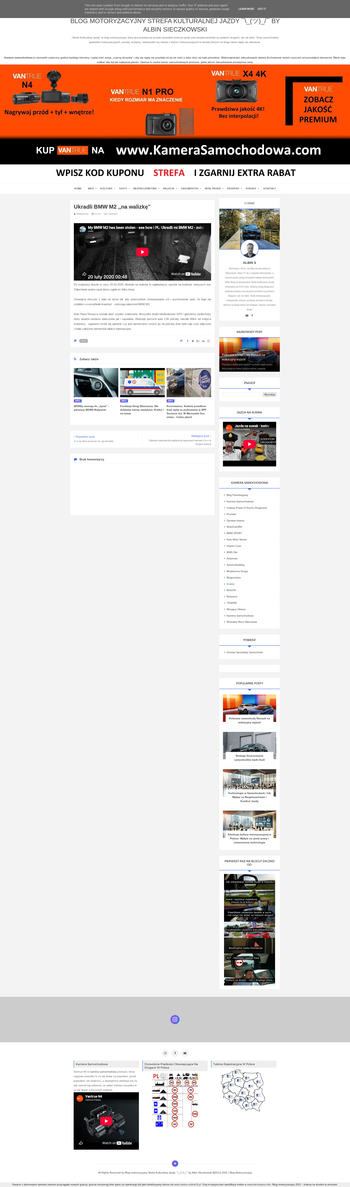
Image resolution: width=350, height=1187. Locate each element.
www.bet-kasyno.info (259, 1184)
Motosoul (232, 596)
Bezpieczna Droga (237, 571)
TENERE (232, 602)
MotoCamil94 (234, 526)
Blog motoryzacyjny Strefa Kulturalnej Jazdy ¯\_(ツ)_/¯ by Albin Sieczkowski (175, 25)
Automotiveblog (235, 564)
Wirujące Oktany (236, 609)
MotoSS (231, 590)
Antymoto (232, 558)
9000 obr (232, 552)
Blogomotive (234, 577)
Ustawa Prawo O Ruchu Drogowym (247, 507)
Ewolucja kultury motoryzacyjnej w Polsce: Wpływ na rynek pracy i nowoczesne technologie (249, 838)
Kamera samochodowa (240, 615)
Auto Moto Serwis (237, 539)
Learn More (246, 8)
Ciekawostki (190, 188)
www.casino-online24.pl (187, 1184)
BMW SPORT (234, 533)
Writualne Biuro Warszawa (242, 621)
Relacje (168, 188)
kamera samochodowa (103, 1071)
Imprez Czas (234, 545)
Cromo (230, 583)
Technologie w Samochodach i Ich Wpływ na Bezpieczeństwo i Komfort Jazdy (249, 797)
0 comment (111, 214)
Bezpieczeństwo (145, 188)
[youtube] (247, 315)
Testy (123, 188)
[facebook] (252, 315)
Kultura (106, 188)
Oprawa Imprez (235, 520)
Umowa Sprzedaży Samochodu (245, 652)
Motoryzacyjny (244, 1172)
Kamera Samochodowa (240, 501)
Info (91, 188)
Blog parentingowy (237, 495)
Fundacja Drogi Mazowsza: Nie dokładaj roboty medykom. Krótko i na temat (142, 410)
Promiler (231, 514)
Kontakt (269, 188)
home (77, 188)
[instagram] (165, 1053)
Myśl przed (213, 188)
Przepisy (233, 188)
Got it (262, 8)
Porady (251, 188)
